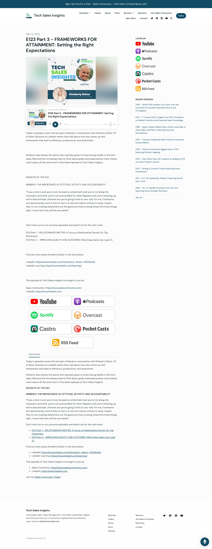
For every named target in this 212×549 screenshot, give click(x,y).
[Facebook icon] (170, 515)
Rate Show (131, 18)
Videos (97, 13)
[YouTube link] (166, 18)
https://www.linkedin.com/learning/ (63, 265)
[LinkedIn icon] (176, 515)
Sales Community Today (47, 477)
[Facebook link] (156, 18)
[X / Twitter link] (152, 18)
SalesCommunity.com (49, 521)
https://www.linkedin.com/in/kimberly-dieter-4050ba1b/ (65, 261)
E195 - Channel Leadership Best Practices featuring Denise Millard (160, 141)
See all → (140, 197)
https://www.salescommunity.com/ (63, 287)
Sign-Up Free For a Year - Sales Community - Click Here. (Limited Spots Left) (106, 3)
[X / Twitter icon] (164, 515)
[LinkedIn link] (161, 18)
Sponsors (142, 13)
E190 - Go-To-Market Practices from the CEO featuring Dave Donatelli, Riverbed (157, 189)
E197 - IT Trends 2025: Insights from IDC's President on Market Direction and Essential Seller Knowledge (160, 119)
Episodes (84, 13)
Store (117, 13)
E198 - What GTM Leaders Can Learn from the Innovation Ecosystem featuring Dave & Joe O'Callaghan (157, 107)
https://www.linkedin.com (49, 291)
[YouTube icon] (181, 515)
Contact (144, 18)
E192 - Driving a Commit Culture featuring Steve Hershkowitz (158, 170)
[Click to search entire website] (171, 18)
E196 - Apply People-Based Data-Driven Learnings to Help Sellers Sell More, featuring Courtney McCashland (161, 130)
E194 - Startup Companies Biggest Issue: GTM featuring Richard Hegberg (157, 151)
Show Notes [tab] (34, 354)
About (108, 13)
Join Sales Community (161, 13)
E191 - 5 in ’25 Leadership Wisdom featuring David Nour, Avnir (159, 180)
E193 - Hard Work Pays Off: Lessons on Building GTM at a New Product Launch (160, 160)
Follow (181, 15)
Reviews (128, 13)
